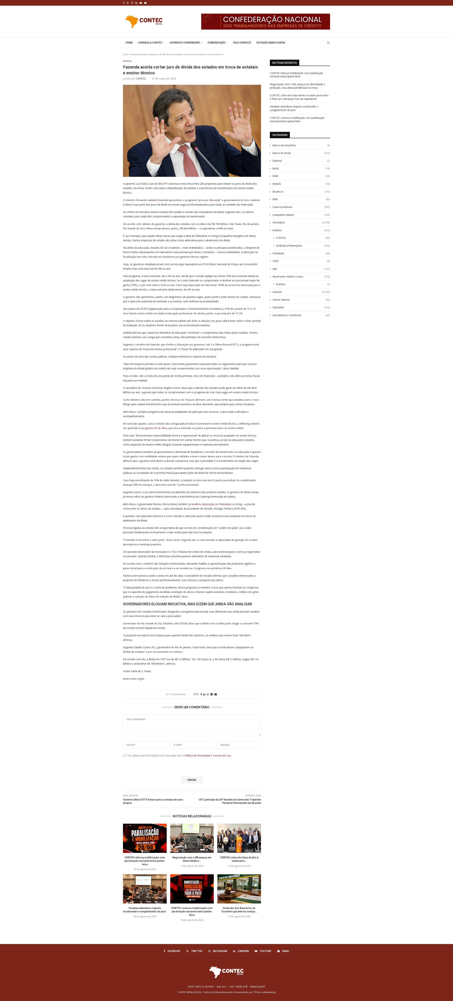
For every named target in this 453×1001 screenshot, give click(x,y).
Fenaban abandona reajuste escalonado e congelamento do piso (294, 108)
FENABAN (301, 253)
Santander (301, 307)
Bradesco (301, 191)
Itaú (301, 268)
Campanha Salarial (301, 214)
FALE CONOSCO (242, 42)
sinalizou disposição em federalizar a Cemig (217, 504)
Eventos (301, 230)
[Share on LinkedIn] (204, 694)
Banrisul (301, 160)
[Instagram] (132, 3)
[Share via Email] (215, 694)
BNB (301, 176)
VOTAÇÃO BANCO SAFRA (270, 42)
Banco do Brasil (301, 153)
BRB (301, 199)
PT (166, 183)
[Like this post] (197, 694)
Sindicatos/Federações (303, 245)
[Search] (328, 43)
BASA (301, 168)
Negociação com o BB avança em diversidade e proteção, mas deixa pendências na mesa (297, 85)
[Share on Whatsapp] (208, 694)
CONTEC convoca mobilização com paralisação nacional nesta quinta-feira (192, 911)
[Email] (145, 3)
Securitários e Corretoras (301, 315)
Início (125, 54)
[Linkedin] (136, 3)
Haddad (151, 200)
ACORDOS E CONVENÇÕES (185, 42)
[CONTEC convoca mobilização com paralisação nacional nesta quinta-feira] (192, 888)
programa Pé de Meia (154, 428)
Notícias (301, 292)
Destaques (301, 222)
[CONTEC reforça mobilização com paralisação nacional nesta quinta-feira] (145, 838)
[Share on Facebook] (201, 694)
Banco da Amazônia (301, 145)
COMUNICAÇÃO (216, 42)
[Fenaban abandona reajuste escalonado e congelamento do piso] (145, 888)
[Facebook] (123, 3)
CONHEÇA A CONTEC (150, 42)
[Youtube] (141, 3)
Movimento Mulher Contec (301, 276)
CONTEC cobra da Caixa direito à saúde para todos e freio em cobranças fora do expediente (299, 97)
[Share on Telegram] (211, 694)
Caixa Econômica (301, 207)
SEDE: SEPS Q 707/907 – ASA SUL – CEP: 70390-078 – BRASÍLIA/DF (226, 986)
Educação (214, 200)
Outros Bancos (301, 299)
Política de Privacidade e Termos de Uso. (207, 755)
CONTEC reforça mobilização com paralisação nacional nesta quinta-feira (144, 861)
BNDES (301, 183)
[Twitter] (128, 3)
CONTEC (141, 78)
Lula (151, 183)
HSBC (301, 261)
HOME (129, 42)
